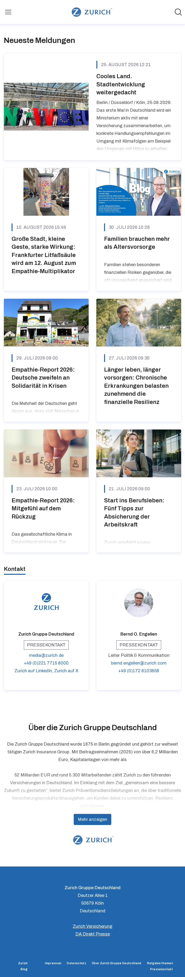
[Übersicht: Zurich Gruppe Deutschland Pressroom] (91, 12)
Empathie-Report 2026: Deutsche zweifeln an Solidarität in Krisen (43, 378)
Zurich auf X (66, 670)
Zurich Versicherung (92, 926)
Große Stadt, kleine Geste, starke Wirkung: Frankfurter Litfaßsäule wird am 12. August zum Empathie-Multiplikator (44, 255)
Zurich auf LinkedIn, (34, 670)
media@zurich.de (46, 655)
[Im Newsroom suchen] (178, 12)
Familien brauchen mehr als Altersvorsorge (137, 243)
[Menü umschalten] (8, 12)
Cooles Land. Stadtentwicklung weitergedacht (120, 84)
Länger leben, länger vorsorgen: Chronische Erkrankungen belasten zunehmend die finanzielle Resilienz (136, 386)
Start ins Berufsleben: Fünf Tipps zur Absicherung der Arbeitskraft (134, 512)
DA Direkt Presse (92, 934)
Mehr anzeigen (92, 819)
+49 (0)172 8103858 (138, 670)
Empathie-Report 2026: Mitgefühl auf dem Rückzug (43, 508)
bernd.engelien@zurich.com (138, 663)
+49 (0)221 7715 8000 (46, 663)
